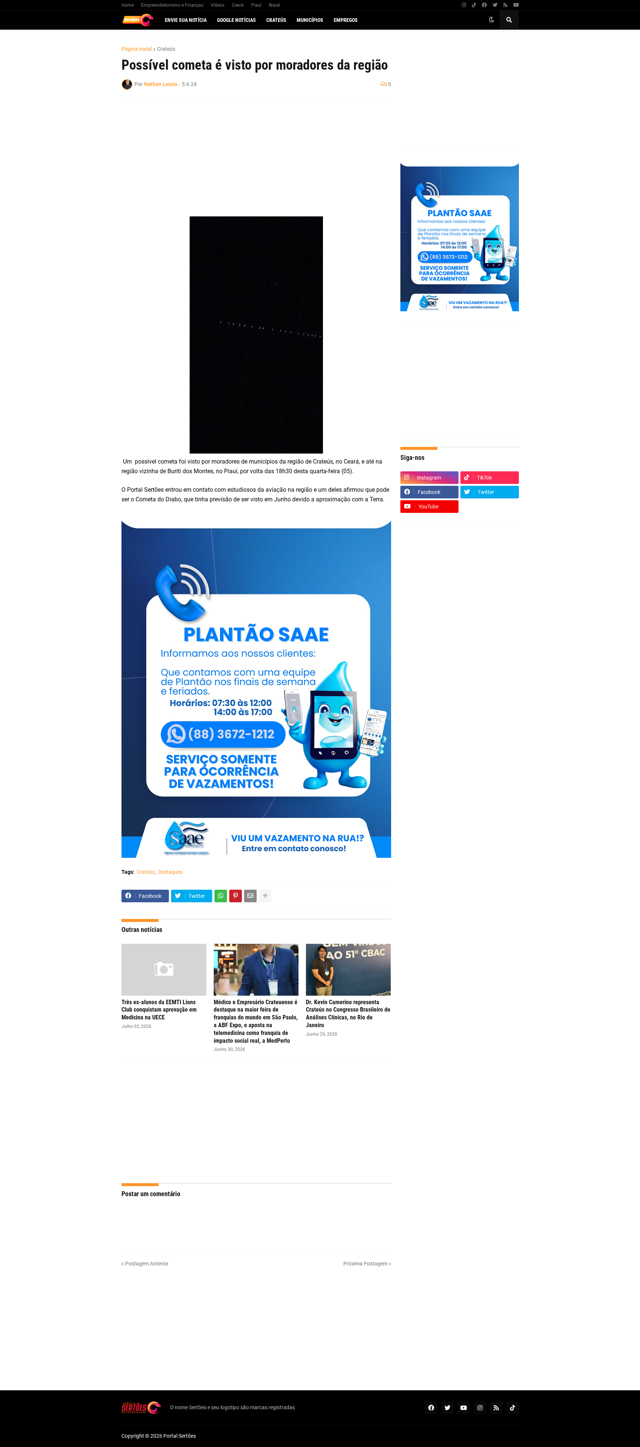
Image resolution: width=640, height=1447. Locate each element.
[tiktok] (474, 5)
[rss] (505, 5)
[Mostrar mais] (265, 896)
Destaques (170, 871)
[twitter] (495, 5)
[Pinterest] (235, 896)
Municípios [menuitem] (310, 20)
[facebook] (484, 5)
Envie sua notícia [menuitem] (186, 20)
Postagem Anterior (147, 1264)
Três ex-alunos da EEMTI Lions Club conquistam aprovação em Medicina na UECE (159, 1010)
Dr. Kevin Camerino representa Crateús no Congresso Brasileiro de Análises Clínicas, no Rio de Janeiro (348, 1014)
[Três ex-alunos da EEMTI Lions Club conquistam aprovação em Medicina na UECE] (163, 970)
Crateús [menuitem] (276, 20)
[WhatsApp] (220, 896)
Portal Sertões (179, 1436)
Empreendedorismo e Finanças (172, 5)
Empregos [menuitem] (346, 20)
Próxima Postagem (365, 1264)
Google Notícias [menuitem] (236, 20)
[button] (491, 20)
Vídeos (217, 5)
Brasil (274, 5)
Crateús (166, 49)
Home (127, 5)
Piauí (256, 5)
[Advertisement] (248, 157)
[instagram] (464, 5)
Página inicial (136, 49)
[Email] (250, 896)
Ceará (238, 5)
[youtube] (516, 5)
